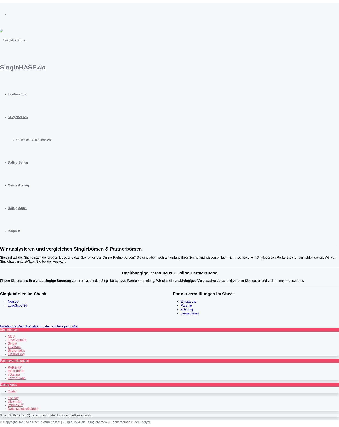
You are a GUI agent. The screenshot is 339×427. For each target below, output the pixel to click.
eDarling (187, 309)
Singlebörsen (18, 117)
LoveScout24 (17, 305)
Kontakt (13, 398)
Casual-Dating (18, 185)
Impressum (15, 405)
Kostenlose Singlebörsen (33, 139)
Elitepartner (189, 301)
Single (12, 343)
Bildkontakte (16, 350)
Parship (186, 305)
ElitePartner (16, 371)
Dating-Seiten (18, 162)
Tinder (12, 391)
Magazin (14, 231)
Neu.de (13, 301)
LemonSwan (190, 313)
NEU (11, 336)
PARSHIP (15, 367)
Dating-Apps (17, 208)
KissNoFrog (16, 354)
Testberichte (17, 94)
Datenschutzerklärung (23, 408)
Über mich (15, 401)
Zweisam (14, 347)
